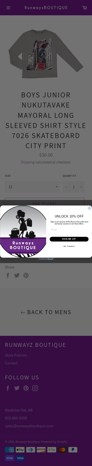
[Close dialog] (89, 208)
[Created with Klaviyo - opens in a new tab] (46, 259)
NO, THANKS (69, 246)
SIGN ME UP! (69, 239)
